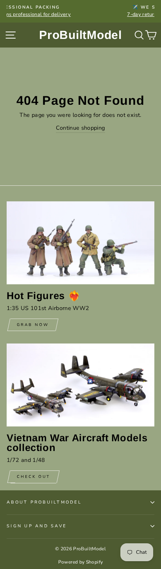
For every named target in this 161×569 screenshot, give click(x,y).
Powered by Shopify (80, 562)
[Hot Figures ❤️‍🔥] (80, 242)
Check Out (33, 476)
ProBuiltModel (80, 34)
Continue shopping (80, 128)
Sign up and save (36, 526)
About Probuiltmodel (44, 502)
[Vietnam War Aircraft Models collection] (80, 385)
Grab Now (33, 325)
